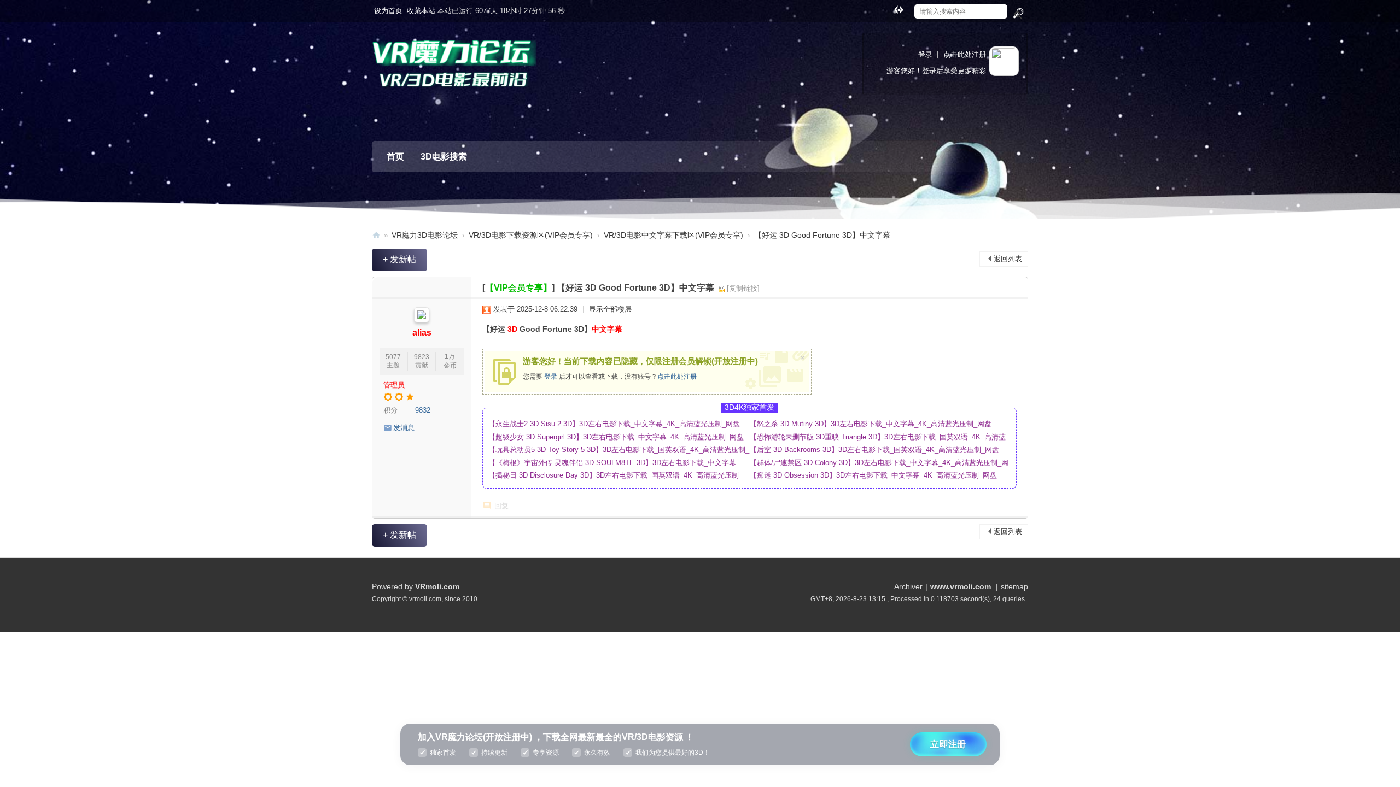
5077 (393, 357)
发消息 (404, 428)
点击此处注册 (964, 54)
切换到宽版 (898, 9)
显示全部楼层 (610, 309)
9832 (422, 410)
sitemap (1014, 586)
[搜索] (1018, 14)
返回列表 (1008, 259)
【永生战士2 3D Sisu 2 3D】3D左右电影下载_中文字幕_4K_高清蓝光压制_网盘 (614, 424)
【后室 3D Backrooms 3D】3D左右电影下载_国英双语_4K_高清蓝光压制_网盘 (874, 449)
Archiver (908, 586)
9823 (421, 357)
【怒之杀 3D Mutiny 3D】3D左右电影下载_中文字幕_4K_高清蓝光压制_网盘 (870, 424)
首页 (395, 156)
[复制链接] (743, 288)
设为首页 (388, 11)
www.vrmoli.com (960, 586)
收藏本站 (421, 11)
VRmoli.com (437, 586)
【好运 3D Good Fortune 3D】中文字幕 (822, 235)
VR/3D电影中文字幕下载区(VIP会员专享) (673, 235)
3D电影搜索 (444, 156)
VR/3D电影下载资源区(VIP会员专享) (531, 235)
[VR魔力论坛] (454, 71)
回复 (501, 506)
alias (421, 332)
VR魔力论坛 (376, 235)
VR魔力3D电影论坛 (425, 235)
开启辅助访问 (888, 8)
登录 (925, 54)
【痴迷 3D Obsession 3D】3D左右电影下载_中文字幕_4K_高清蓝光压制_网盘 (873, 475)
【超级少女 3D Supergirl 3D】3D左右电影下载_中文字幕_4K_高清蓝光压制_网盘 (616, 437)
